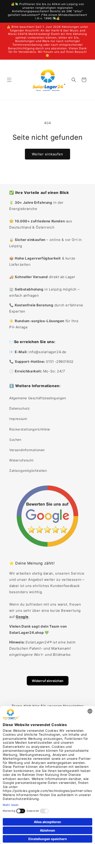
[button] (9, 80)
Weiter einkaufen (47, 154)
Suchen (15, 440)
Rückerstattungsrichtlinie (29, 429)
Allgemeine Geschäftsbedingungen (37, 398)
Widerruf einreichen (47, 681)
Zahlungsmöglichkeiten (28, 470)
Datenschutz (19, 408)
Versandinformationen (27, 450)
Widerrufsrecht (21, 460)
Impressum (18, 419)
